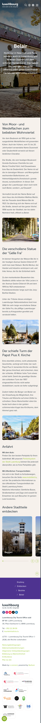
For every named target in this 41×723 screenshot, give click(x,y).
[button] (32, 561)
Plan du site (7, 659)
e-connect (14, 665)
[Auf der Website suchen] (26, 5)
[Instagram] (6, 612)
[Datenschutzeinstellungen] (4, 718)
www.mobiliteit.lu (29, 477)
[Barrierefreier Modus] (29, 5)
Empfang (20, 582)
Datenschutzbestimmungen (13, 648)
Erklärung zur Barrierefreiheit (13, 654)
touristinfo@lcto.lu (11, 631)
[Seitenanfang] (37, 573)
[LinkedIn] (16, 612)
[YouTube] (10, 612)
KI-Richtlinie (7, 657)
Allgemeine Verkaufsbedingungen (16, 651)
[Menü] (37, 5)
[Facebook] (3, 612)
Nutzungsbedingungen (11, 645)
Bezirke (21, 590)
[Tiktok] (13, 612)
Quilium (31, 665)
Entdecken (21, 586)
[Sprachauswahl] (33, 5)
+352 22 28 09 (11, 628)
